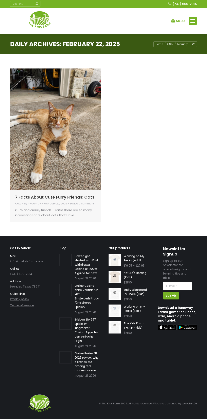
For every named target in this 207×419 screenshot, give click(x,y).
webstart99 (189, 403)
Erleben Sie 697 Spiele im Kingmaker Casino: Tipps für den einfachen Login (86, 330)
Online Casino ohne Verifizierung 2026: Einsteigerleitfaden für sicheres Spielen (88, 296)
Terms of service (22, 305)
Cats (18, 203)
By (32, 203)
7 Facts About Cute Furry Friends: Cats (54, 197)
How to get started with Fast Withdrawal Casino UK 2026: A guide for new (86, 264)
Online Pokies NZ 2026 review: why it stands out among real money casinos (86, 361)
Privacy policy (19, 299)
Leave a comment (82, 203)
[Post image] (65, 260)
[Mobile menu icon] (193, 21)
